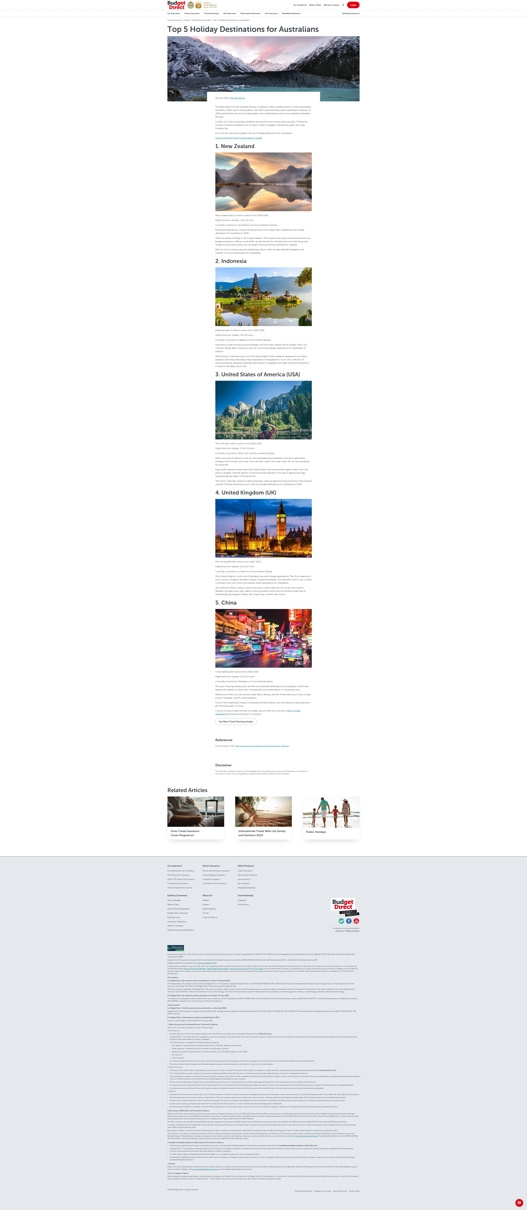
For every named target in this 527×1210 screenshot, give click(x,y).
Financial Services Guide (238, 969)
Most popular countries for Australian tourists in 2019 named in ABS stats (262, 746)
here (222, 992)
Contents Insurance (211, 879)
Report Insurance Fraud (303, 1191)
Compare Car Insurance (177, 883)
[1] (297, 121)
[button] (173, 13)
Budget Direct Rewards (177, 913)
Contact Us (339, 931)
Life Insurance (244, 879)
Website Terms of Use (322, 1191)
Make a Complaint (353, 931)
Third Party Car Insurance (178, 875)
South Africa (243, 904)
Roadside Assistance (246, 887)
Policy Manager (174, 900)
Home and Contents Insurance (216, 870)
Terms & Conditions (204, 963)
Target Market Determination (217, 969)
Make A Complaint (175, 926)
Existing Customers (177, 896)
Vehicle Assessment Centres (179, 887)
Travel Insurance (174, 20)
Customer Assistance (176, 921)
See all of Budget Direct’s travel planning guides (238, 138)
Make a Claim (173, 904)
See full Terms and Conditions (306, 1136)
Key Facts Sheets (257, 969)
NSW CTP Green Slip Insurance (181, 879)
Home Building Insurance (214, 875)
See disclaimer (237, 98)
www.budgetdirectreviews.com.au (205, 1169)
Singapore (242, 900)
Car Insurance (174, 866)
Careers (206, 904)
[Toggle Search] (343, 5)
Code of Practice (210, 917)
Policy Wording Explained (178, 908)
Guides (187, 20)
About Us (207, 896)
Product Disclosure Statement (195, 969)
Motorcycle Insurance (247, 875)
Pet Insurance (244, 883)
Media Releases (209, 908)
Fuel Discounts (173, 917)
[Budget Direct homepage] (176, 5)
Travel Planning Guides (201, 20)
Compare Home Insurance (214, 883)
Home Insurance (211, 866)
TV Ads (206, 913)
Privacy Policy (354, 1191)
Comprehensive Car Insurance (180, 870)
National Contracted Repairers (180, 930)
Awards (206, 900)
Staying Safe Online (340, 1191)
